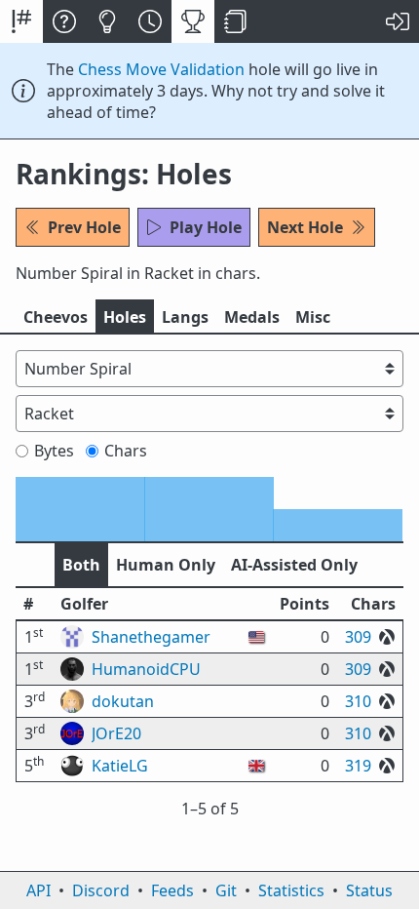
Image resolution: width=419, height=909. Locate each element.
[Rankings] (192, 21)
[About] (64, 21)
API (38, 890)
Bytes (54, 450)
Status (369, 890)
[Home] (21, 21)
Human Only (165, 564)
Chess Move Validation (161, 69)
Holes (124, 317)
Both (81, 564)
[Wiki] (235, 21)
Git (226, 890)
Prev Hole (84, 227)
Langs (185, 317)
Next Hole (305, 227)
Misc (312, 317)
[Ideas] (107, 21)
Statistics (291, 890)
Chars (125, 450)
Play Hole (206, 227)
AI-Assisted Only (294, 564)
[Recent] (150, 21)
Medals (252, 317)
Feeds (172, 890)
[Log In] (397, 21)
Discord (101, 890)
